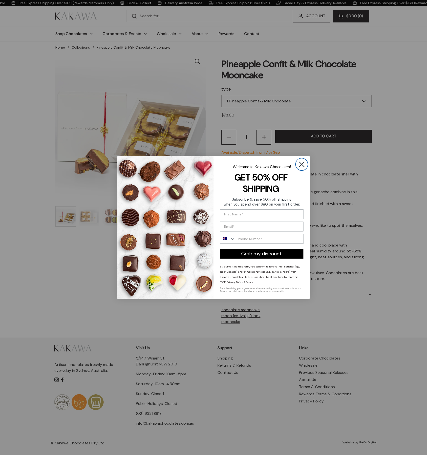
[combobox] (227, 239)
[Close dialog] (302, 164)
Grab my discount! (261, 253)
